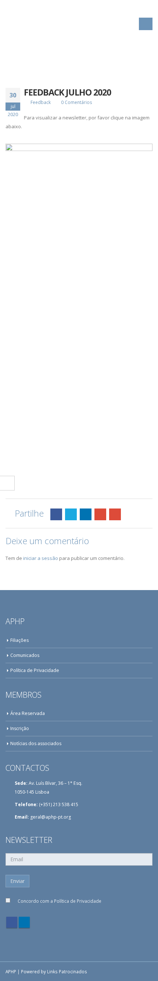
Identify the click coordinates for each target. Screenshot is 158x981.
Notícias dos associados (35, 743)
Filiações (19, 640)
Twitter (71, 514)
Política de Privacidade (34, 670)
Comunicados (24, 655)
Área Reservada (27, 713)
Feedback (40, 102)
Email (115, 514)
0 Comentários (76, 102)
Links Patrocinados (67, 971)
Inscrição (19, 728)
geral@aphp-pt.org (50, 817)
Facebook (56, 514)
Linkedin (24, 922)
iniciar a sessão (40, 558)
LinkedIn (85, 514)
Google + (100, 514)
